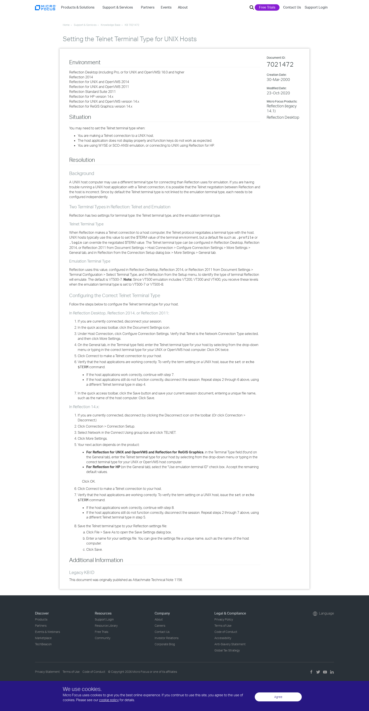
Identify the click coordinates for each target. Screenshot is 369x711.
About (159, 619)
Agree (278, 697)
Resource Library (106, 625)
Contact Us (292, 7)
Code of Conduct (225, 632)
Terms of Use (222, 625)
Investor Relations (167, 638)
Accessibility (222, 638)
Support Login (316, 7)
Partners (41, 625)
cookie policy (109, 700)
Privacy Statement (47, 671)
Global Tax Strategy (227, 650)
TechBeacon (43, 644)
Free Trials (267, 7)
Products (41, 619)
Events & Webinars (47, 632)
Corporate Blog (165, 644)
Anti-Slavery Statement (230, 644)
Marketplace (43, 638)
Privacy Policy (223, 619)
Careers (160, 625)
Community (102, 638)
